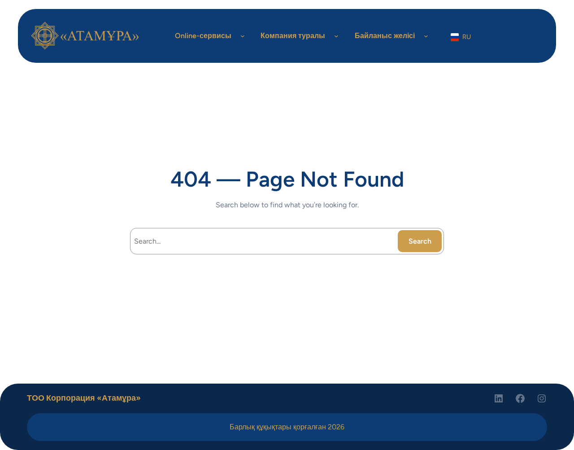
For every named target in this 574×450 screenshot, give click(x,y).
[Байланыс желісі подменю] (426, 36)
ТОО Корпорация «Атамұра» (84, 398)
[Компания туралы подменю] (336, 36)
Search (420, 241)
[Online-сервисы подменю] (242, 36)
